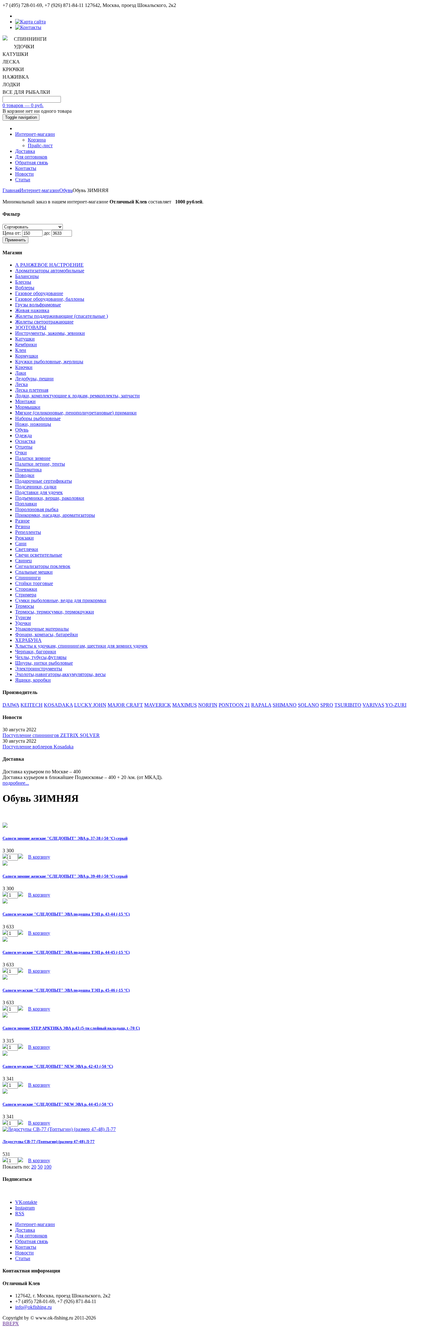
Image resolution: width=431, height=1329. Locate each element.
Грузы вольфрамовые (38, 304)
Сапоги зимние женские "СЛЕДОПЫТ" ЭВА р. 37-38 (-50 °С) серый (65, 838)
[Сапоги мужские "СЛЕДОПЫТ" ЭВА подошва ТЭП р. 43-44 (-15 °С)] (5, 901)
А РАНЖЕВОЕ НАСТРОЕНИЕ (49, 265)
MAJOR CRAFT (125, 705)
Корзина (37, 139)
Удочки (23, 623)
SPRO (326, 705)
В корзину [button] (39, 857)
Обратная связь (31, 162)
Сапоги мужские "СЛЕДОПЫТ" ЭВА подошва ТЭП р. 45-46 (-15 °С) (66, 990)
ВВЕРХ (11, 1323)
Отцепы (23, 447)
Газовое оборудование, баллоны (49, 299)
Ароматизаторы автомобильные (49, 270)
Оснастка (25, 441)
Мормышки (27, 407)
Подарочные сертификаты (43, 481)
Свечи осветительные (38, 555)
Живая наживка (32, 310)
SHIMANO (285, 705)
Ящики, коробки (33, 680)
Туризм (23, 617)
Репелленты (28, 532)
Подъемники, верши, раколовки (49, 498)
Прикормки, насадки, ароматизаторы (55, 515)
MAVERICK (157, 705)
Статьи (22, 179)
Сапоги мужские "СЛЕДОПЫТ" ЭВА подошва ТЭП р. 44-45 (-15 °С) (66, 952)
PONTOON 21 (234, 705)
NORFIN (207, 705)
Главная (11, 190)
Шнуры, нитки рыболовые (44, 663)
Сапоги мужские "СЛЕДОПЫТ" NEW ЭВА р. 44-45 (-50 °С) (58, 1104)
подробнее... (16, 783)
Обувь (66, 190)
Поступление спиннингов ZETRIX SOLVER (51, 735)
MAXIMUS (184, 705)
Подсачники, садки (35, 486)
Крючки (23, 367)
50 (40, 1166)
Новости (24, 174)
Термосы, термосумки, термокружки (54, 611)
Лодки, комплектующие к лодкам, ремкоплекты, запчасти (77, 395)
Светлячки (26, 549)
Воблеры (24, 287)
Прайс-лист (40, 145)
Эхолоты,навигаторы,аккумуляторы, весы (60, 674)
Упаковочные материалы (42, 628)
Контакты (25, 168)
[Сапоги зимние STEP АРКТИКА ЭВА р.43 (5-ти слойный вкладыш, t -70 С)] (5, 1015)
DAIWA (11, 705)
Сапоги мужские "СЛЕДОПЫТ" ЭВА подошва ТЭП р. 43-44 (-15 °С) (66, 914)
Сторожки (26, 589)
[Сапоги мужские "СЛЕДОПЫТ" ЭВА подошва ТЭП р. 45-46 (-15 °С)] (5, 978)
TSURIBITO (347, 705)
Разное (22, 520)
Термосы (24, 606)
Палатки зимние (32, 458)
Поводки (24, 475)
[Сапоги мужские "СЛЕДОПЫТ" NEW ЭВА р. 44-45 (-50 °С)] (5, 1092)
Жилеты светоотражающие (44, 321)
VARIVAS (373, 705)
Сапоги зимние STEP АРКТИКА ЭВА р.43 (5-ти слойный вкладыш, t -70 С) (71, 1028)
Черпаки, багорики (35, 651)
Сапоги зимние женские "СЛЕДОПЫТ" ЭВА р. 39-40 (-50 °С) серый (65, 876)
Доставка (25, 151)
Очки (21, 452)
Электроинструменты (38, 668)
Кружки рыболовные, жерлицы (49, 361)
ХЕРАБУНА (28, 640)
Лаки (20, 373)
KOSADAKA (58, 705)
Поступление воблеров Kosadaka (38, 746)
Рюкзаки (24, 538)
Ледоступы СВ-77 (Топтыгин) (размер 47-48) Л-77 (49, 1141)
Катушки (25, 338)
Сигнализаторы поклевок (42, 566)
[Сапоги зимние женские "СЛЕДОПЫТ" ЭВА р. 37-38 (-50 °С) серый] (5, 826)
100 (47, 1166)
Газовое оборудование (39, 293)
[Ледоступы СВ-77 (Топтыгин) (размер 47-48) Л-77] (59, 1129)
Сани (21, 543)
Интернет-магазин (35, 134)
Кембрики (26, 344)
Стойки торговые (34, 583)
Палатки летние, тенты (40, 464)
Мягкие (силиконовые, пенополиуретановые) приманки (76, 412)
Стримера (25, 594)
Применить (15, 240)
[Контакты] (28, 27)
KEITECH (32, 705)
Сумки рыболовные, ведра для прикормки (60, 600)
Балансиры (27, 276)
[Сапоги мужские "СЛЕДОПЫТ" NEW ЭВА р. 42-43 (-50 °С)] (5, 1054)
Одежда (23, 435)
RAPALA (261, 705)
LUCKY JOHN (90, 705)
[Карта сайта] (30, 21)
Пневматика (28, 469)
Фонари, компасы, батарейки (46, 634)
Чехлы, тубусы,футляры (41, 657)
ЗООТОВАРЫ (30, 327)
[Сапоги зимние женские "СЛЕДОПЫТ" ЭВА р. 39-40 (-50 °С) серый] (5, 864)
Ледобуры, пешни (34, 378)
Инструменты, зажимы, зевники (50, 333)
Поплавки (26, 503)
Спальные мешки (34, 572)
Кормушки (26, 356)
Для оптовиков (31, 157)
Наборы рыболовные (38, 418)
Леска (21, 384)
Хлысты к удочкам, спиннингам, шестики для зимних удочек (81, 646)
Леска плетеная (31, 390)
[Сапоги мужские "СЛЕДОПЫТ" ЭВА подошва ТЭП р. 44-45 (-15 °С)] (5, 940)
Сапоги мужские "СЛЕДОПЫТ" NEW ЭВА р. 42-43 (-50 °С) (58, 1066)
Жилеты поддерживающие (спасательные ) (61, 316)
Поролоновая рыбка (36, 509)
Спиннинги (28, 577)
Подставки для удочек (39, 492)
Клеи (20, 350)
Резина (22, 526)
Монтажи (25, 401)
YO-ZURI (395, 705)
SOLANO (308, 705)
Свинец (23, 560)
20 (33, 1166)
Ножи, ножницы (33, 424)
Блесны (23, 282)
